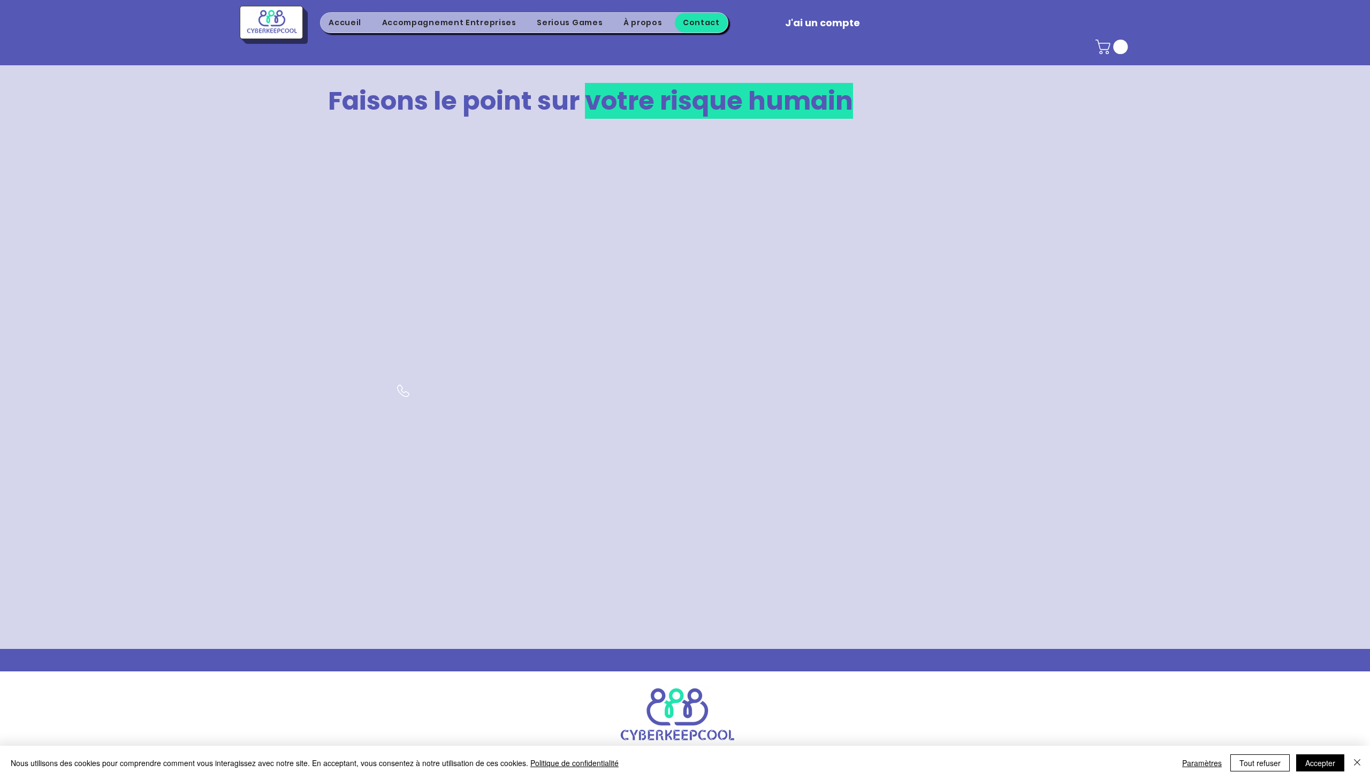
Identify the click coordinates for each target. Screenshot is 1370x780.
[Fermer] (1357, 762)
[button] (1113, 47)
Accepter (1320, 763)
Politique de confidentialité (574, 763)
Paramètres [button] (1202, 763)
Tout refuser (1260, 763)
